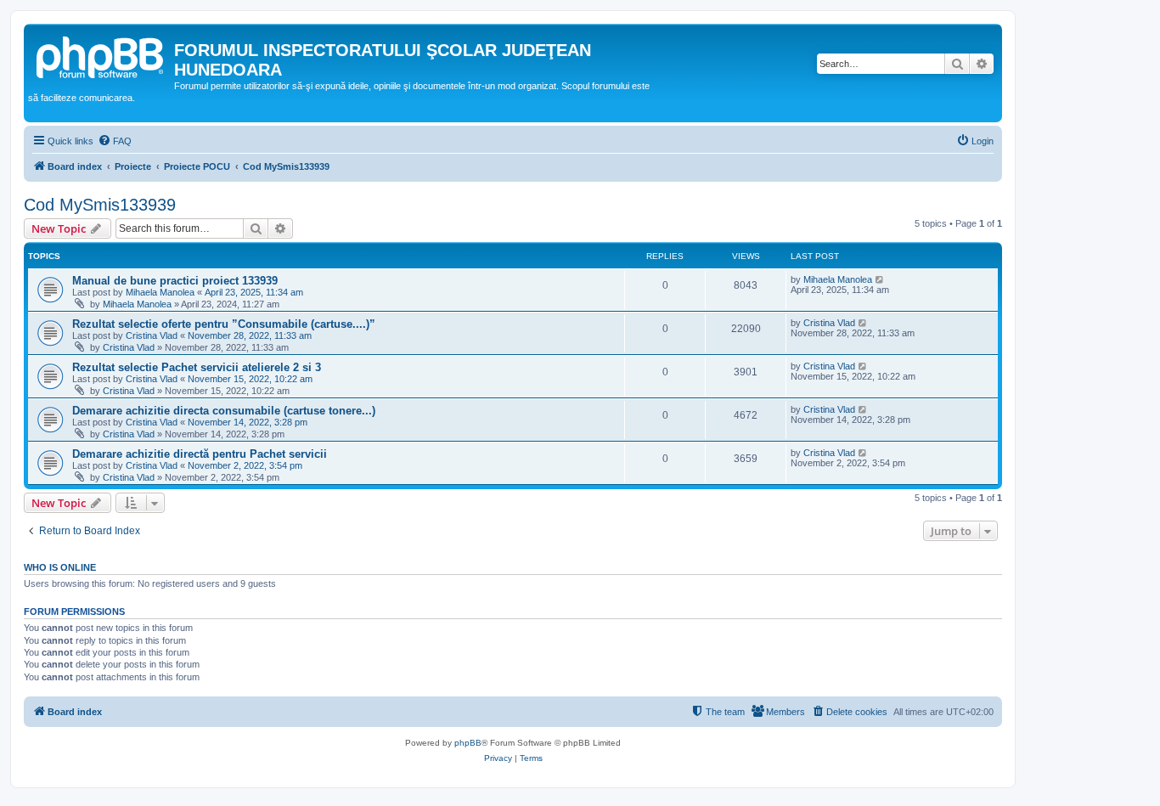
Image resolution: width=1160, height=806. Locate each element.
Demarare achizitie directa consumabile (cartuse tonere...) (223, 410)
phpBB (467, 742)
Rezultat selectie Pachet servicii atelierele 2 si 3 (196, 367)
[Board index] (101, 55)
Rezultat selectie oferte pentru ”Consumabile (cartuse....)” (223, 324)
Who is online (60, 567)
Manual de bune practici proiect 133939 (175, 280)
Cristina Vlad (151, 335)
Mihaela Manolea (160, 292)
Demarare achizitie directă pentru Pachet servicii (199, 454)
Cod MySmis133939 (100, 204)
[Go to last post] (880, 279)
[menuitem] (115, 141)
